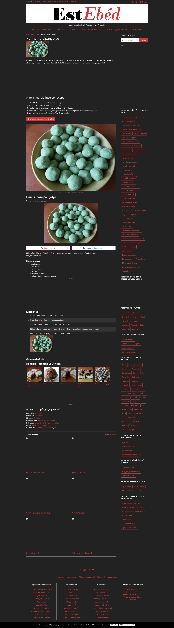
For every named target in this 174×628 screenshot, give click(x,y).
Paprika (141, 393)
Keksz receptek (128, 158)
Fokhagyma (136, 377)
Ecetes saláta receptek (131, 129)
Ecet (134, 373)
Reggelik (134, 325)
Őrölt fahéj (134, 425)
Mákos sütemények (129, 198)
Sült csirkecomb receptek (132, 243)
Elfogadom (114, 625)
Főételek (135, 317)
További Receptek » (110, 434)
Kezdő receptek (53, 423)
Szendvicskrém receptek (131, 230)
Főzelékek (73, 29)
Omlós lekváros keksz (36, 472)
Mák (123, 393)
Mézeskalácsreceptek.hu (132, 594)
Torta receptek (127, 259)
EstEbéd (29, 34)
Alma (124, 365)
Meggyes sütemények (130, 190)
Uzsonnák (126, 329)
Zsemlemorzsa (128, 421)
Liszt (140, 385)
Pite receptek (127, 210)
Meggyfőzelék (41, 605)
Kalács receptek (140, 150)
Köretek (125, 321)
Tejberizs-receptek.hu (132, 597)
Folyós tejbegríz (41, 595)
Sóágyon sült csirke (101, 605)
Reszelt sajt (136, 397)
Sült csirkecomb (102, 614)
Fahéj (141, 373)
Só (138, 401)
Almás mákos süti (71, 611)
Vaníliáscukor (138, 413)
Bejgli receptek (128, 121)
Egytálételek (127, 133)
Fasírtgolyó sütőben (102, 599)
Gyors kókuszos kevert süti (38, 513)
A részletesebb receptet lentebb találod (41, 119)
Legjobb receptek (121, 29)
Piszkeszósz (41, 602)
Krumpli (125, 385)
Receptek (38, 2)
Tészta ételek (141, 259)
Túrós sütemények (129, 263)
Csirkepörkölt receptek (131, 125)
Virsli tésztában (102, 618)
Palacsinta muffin (71, 614)
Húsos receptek (128, 340)
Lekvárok (134, 321)
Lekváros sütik (127, 182)
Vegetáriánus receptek (40, 425)
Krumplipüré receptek (130, 174)
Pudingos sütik (127, 218)
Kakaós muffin (71, 605)
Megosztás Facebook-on (94, 248)
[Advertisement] (71, 81)
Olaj (134, 393)
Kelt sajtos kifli (32, 553)
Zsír (137, 421)
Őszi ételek (136, 490)
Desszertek (38, 418)
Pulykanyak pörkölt (101, 595)
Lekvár (133, 385)
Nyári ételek (127, 486)
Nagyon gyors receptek (46, 420)
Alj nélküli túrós (72, 595)
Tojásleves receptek (129, 255)
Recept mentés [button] (49, 248)
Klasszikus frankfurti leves (41, 611)
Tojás (143, 405)
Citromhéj (126, 369)
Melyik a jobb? (127, 515)
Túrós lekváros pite (71, 599)
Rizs (144, 397)
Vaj (55, 428)
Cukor (143, 369)
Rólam (66, 2)
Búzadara (39, 428)
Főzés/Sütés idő (128, 507)
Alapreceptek (127, 117)
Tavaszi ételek (139, 486)
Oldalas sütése (102, 611)
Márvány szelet (72, 592)
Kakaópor (134, 381)
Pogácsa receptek (129, 214)
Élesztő (125, 425)
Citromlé (135, 369)
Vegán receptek (128, 348)
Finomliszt (126, 377)
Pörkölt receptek (128, 222)
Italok (143, 317)
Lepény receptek (128, 186)
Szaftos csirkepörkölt (102, 589)
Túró (124, 413)
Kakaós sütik (127, 150)
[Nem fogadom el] (171, 625)
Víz (123, 417)
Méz (129, 393)
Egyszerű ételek (57, 2)
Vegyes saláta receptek (131, 267)
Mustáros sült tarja (102, 592)
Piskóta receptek (128, 206)
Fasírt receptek (140, 133)
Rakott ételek (127, 226)
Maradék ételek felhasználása (133, 511)
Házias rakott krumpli (41, 618)
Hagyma (125, 381)
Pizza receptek (140, 210)
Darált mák (126, 373)
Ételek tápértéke (128, 523)
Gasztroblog (74, 2)
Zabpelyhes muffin (71, 608)
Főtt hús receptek (129, 137)
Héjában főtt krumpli (41, 592)
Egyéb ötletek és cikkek (131, 503)
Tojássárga (138, 409)
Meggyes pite (71, 602)
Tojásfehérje (127, 409)
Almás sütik (139, 117)
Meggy (142, 389)
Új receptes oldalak (129, 528)
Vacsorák (135, 329)
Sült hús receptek (129, 247)
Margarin (125, 389)
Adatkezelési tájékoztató (95, 577)
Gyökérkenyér (78, 513)
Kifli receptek (127, 170)
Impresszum (112, 577)
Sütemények (46, 2)
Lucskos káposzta (102, 602)
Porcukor (47, 428)
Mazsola (134, 389)
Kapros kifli (41, 614)
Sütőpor (125, 405)
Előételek (125, 317)
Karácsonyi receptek (130, 154)
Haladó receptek (128, 446)
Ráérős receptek (128, 476)
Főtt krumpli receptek (130, 142)
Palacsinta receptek (129, 202)
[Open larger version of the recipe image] (71, 223)
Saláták (107, 29)
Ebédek (136, 313)
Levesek (83, 29)
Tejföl (137, 405)
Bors (130, 365)
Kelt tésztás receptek (130, 162)
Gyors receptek (128, 468)
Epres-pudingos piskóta (72, 618)
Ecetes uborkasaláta (41, 608)
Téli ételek (126, 490)
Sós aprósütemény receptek (133, 239)
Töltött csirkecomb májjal (102, 608)
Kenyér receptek (94, 29)
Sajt (133, 401)
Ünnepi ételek (60, 29)
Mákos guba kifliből (41, 599)
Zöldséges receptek (129, 352)
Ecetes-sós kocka (79, 472)
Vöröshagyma (132, 417)
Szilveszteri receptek (130, 235)
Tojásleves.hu (132, 589)
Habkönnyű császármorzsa (41, 589)
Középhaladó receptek (131, 454)
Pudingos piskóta (71, 589)
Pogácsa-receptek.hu (132, 592)
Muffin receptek (128, 194)
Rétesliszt (126, 401)
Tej (52, 428)
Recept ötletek (128, 519)
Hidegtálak (136, 146)
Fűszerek (140, 507)
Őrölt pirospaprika (129, 429)
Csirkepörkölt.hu (132, 599)
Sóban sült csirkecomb (82, 553)
